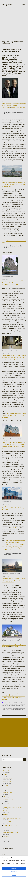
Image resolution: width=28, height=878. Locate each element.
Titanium (5, 810)
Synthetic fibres (7, 792)
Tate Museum (16, 710)
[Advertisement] (14, 21)
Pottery (5, 829)
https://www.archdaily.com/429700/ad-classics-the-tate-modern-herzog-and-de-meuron (14, 415)
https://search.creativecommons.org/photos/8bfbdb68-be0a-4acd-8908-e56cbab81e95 (14, 105)
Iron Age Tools (7, 840)
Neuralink (6, 836)
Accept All (14, 868)
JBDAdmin (6, 702)
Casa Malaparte (7, 781)
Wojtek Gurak (14, 646)
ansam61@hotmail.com (8, 581)
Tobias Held (5, 509)
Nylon (5, 796)
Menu (23, 4)
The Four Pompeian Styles (10, 770)
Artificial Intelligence (8, 821)
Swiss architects (16, 709)
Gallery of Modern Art (14, 706)
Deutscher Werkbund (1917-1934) (12, 818)
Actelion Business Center (10, 704)
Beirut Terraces (17, 705)
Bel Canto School (7, 778)
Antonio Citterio (14, 528)
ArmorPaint (6, 789)
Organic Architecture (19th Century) (12, 807)
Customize (14, 871)
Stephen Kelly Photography (11, 359)
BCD (3, 705)
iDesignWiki (7, 5)
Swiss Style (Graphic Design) (10, 832)
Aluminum (6, 803)
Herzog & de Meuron (17, 708)
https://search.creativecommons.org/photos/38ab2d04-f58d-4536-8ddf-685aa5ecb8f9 (14, 282)
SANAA (5, 774)
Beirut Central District (9, 705)
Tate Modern (10, 710)
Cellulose (5, 814)
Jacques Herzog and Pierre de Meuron (11, 50)
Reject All (14, 875)
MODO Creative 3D (8, 800)
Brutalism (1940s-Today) (10, 825)
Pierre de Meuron (9, 709)
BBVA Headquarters (20, 704)
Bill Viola (5, 785)
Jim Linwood (14, 284)
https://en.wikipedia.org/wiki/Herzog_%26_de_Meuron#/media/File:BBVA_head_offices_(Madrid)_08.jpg (14, 184)
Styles (3, 854)
